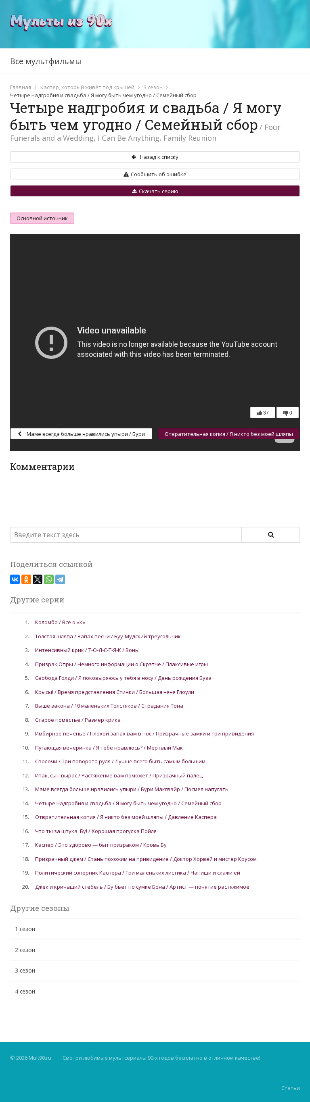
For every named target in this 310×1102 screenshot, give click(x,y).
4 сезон (25, 991)
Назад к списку (159, 156)
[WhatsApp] (49, 579)
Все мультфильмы (45, 61)
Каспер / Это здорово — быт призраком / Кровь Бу (101, 844)
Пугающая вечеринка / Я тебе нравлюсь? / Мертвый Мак (109, 747)
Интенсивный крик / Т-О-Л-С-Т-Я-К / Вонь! (87, 650)
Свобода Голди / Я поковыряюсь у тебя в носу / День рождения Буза (123, 677)
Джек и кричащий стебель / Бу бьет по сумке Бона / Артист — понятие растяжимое (142, 886)
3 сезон (153, 87)
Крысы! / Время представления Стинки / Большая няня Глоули (114, 692)
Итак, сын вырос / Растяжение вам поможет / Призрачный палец (119, 775)
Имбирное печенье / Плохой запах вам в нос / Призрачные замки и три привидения (144, 733)
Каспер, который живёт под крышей (87, 87)
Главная (20, 87)
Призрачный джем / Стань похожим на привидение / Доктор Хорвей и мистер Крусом (146, 858)
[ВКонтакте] (15, 579)
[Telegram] (60, 579)
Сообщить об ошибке (158, 174)
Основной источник (42, 218)
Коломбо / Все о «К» (60, 622)
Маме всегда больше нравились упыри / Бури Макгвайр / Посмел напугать (85, 434)
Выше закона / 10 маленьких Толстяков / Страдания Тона (109, 705)
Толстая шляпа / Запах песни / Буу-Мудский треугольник (108, 636)
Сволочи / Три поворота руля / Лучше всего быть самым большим (120, 761)
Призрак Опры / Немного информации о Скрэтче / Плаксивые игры (121, 664)
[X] (37, 579)
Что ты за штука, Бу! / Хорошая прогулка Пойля (96, 831)
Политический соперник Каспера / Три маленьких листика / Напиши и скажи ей (137, 872)
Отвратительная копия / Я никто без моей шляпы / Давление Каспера (229, 434)
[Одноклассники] (26, 579)
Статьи (290, 1088)
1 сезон (25, 929)
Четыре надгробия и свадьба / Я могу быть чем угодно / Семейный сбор (128, 803)
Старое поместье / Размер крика (78, 719)
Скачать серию (158, 191)
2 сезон (25, 950)
